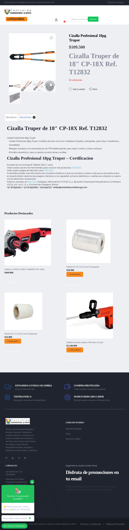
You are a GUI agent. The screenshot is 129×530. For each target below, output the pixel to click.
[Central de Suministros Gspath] (17, 11)
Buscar (93, 19)
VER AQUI (76, 168)
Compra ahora (74, 274)
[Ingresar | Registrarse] (56, 20)
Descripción (11, 117)
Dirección (32, 182)
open (51, 37)
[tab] (11, 117)
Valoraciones (27, 117)
